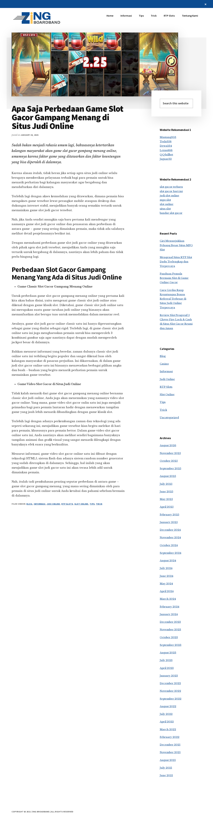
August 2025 (168, 476)
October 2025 (169, 460)
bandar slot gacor (171, 212)
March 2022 (168, 729)
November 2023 (170, 629)
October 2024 (169, 545)
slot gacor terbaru (171, 186)
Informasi (39, 504)
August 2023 (168, 652)
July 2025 (166, 483)
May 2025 (166, 499)
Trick (99, 504)
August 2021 (168, 760)
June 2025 (166, 491)
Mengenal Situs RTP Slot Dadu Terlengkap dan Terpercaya (176, 262)
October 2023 (169, 637)
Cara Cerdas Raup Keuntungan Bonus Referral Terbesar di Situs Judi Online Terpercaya (173, 298)
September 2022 (170, 698)
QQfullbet (166, 154)
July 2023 (166, 660)
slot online (166, 204)
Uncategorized (169, 417)
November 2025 (170, 453)
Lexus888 (166, 150)
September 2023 (170, 644)
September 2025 (170, 468)
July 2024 (166, 568)
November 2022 (170, 690)
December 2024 (170, 529)
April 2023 (167, 668)
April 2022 (167, 721)
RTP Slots (67, 504)
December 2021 (170, 744)
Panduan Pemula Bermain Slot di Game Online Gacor (174, 278)
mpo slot (165, 199)
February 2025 (169, 514)
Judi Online (53, 504)
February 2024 (169, 606)
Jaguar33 (166, 158)
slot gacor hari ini (171, 191)
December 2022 (170, 683)
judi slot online (169, 195)
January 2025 (169, 522)
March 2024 (168, 598)
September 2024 (170, 552)
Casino (164, 363)
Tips (92, 504)
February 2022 (169, 737)
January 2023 (169, 675)
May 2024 (166, 583)
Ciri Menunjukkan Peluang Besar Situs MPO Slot (176, 245)
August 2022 (168, 706)
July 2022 (166, 713)
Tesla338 (166, 141)
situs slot (165, 208)
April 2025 (167, 506)
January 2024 (169, 614)
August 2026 (168, 445)
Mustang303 (168, 137)
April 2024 (167, 591)
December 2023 (170, 621)
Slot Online (81, 504)
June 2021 (166, 775)
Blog (29, 504)
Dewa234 (166, 145)
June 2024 (166, 575)
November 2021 (170, 752)
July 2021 (166, 767)
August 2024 (168, 560)
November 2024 (170, 537)
